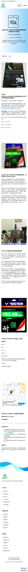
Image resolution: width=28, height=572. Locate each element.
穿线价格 (9, 416)
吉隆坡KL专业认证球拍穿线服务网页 (8, 1)
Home (7, 37)
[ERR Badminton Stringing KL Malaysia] (3, 5)
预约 (19, 5)
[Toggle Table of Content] (8, 56)
